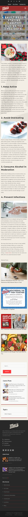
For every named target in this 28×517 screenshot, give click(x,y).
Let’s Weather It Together (8, 309)
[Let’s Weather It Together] (14, 298)
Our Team (6, 488)
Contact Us (22, 4)
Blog (10, 33)
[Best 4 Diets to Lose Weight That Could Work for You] (14, 342)
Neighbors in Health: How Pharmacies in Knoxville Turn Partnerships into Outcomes (15, 459)
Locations (6, 502)
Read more (5, 477)
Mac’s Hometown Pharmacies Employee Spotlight (13, 329)
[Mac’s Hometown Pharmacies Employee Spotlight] (14, 321)
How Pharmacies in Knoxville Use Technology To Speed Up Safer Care (17, 384)
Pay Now (6, 443)
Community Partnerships (9, 495)
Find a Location (7, 441)
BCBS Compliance (19, 515)
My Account (7, 445)
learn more (9, 253)
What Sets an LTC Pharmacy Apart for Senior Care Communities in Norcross (16, 391)
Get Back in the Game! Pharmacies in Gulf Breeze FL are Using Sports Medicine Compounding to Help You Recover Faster (17, 470)
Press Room (6, 492)
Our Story (15, 4)
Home (9, 4)
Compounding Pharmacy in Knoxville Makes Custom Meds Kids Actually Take (17, 398)
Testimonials (7, 499)
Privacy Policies (8, 515)
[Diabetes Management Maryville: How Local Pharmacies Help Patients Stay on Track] (14, 271)
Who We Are (7, 485)
